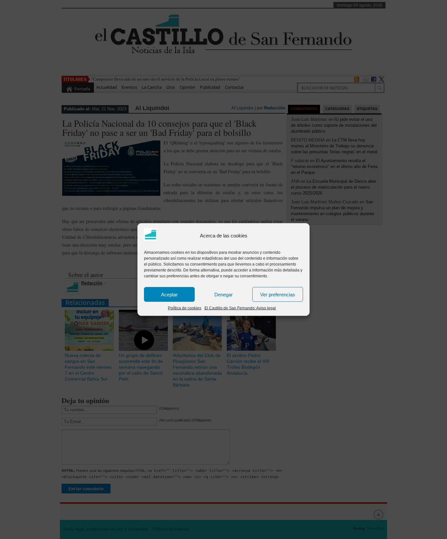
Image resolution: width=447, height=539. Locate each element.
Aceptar (169, 294)
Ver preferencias (277, 294)
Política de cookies (184, 308)
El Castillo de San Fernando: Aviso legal (240, 308)
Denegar (223, 294)
